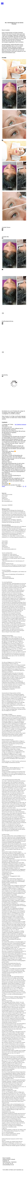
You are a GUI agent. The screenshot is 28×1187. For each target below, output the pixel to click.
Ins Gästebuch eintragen (20, 424)
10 (23, 486)
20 (25, 486)
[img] (14, 14)
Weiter (3, 486)
